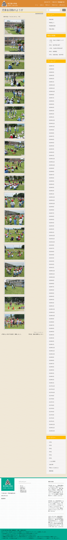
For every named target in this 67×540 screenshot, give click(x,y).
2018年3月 (51, 376)
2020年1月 (51, 306)
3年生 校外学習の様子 (54, 45)
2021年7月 (51, 248)
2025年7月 (51, 97)
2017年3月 (51, 414)
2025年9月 (51, 94)
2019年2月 (51, 341)
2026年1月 (51, 81)
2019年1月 (51, 344)
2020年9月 (51, 280)
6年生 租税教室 (53, 51)
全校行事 (51, 464)
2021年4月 (51, 258)
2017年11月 (52, 389)
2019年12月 (52, 309)
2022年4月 (51, 222)
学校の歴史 (51, 29)
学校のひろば (54, 4)
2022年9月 (51, 206)
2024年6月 (51, 139)
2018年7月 (51, 363)
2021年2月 (51, 264)
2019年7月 (51, 325)
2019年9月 (51, 318)
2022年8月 (51, 209)
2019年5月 (51, 331)
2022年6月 (51, 216)
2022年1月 (51, 232)
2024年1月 (51, 155)
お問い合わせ (62, 4)
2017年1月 (51, 421)
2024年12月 (52, 120)
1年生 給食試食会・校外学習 (56, 54)
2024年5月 (51, 142)
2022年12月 (52, 197)
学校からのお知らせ (38, 332)
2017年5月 (51, 408)
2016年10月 (52, 430)
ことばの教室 (52, 461)
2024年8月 (51, 133)
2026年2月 (51, 78)
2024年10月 (52, 126)
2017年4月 (51, 411)
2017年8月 (51, 398)
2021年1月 (51, 267)
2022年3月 (51, 226)
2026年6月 (51, 69)
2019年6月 (51, 328)
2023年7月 (51, 174)
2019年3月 (51, 338)
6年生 (50, 458)
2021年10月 (52, 242)
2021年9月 (51, 245)
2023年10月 (52, 165)
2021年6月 (51, 251)
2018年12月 (52, 347)
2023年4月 (51, 184)
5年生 (50, 455)
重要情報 (51, 471)
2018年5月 (51, 370)
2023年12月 (52, 158)
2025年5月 (51, 104)
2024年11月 (52, 123)
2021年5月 (51, 254)
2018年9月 (51, 357)
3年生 (50, 448)
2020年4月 (51, 296)
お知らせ (42, 4)
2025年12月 (52, 85)
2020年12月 (52, 270)
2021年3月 (51, 261)
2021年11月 (52, 238)
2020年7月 (51, 286)
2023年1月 (51, 193)
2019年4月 (51, 334)
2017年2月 (51, 418)
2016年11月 (52, 427)
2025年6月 (51, 101)
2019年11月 (52, 312)
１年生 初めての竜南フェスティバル (56, 41)
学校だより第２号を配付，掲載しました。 (12, 334)
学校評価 (51, 19)
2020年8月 (51, 283)
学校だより (47, 4)
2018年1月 (51, 382)
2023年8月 (51, 171)
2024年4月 (51, 145)
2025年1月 (51, 117)
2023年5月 (51, 181)
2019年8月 (51, 322)
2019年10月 (52, 315)
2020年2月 (51, 302)
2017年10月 (52, 392)
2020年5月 (51, 293)
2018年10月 (52, 354)
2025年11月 (52, 88)
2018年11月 (52, 350)
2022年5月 (51, 219)
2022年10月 (52, 203)
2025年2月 (51, 113)
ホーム (36, 4)
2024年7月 (51, 136)
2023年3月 (51, 187)
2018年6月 (51, 366)
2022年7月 (51, 213)
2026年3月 (51, 75)
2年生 (50, 445)
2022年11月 (52, 200)
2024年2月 (51, 152)
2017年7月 (51, 402)
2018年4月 (51, 373)
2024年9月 (51, 129)
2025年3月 (51, 110)
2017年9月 (51, 395)
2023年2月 (51, 190)
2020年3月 (51, 299)
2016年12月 (52, 424)
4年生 (50, 451)
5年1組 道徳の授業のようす (35, 334)
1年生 (50, 442)
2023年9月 (51, 168)
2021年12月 (52, 235)
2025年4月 (51, 107)
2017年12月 (52, 386)
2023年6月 (51, 177)
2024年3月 (51, 149)
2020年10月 (52, 277)
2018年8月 (51, 360)
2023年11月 (52, 161)
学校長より (51, 22)
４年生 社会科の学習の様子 (56, 48)
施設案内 (3, 498)
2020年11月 (52, 274)
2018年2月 (51, 379)
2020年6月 (51, 290)
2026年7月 (51, 65)
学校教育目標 (52, 25)
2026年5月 (51, 72)
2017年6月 (51, 405)
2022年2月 (51, 229)
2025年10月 (52, 91)
